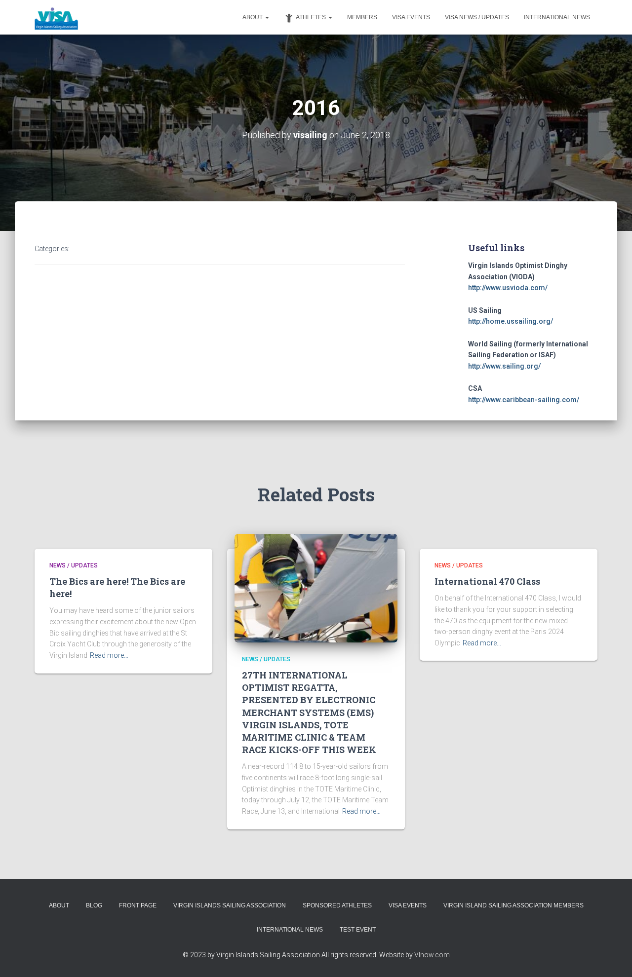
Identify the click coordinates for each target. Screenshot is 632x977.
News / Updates (73, 565)
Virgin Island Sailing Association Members (513, 905)
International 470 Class (487, 581)
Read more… (109, 655)
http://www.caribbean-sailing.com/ (523, 400)
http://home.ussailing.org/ (510, 321)
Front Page (138, 905)
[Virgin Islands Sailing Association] (56, 17)
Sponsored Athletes (337, 905)
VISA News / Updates (477, 17)
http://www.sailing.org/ (504, 366)
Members (362, 17)
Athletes (311, 17)
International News (557, 17)
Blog (94, 905)
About (253, 17)
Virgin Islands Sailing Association (229, 905)
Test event (358, 929)
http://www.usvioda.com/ (508, 288)
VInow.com (432, 955)
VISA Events (411, 17)
